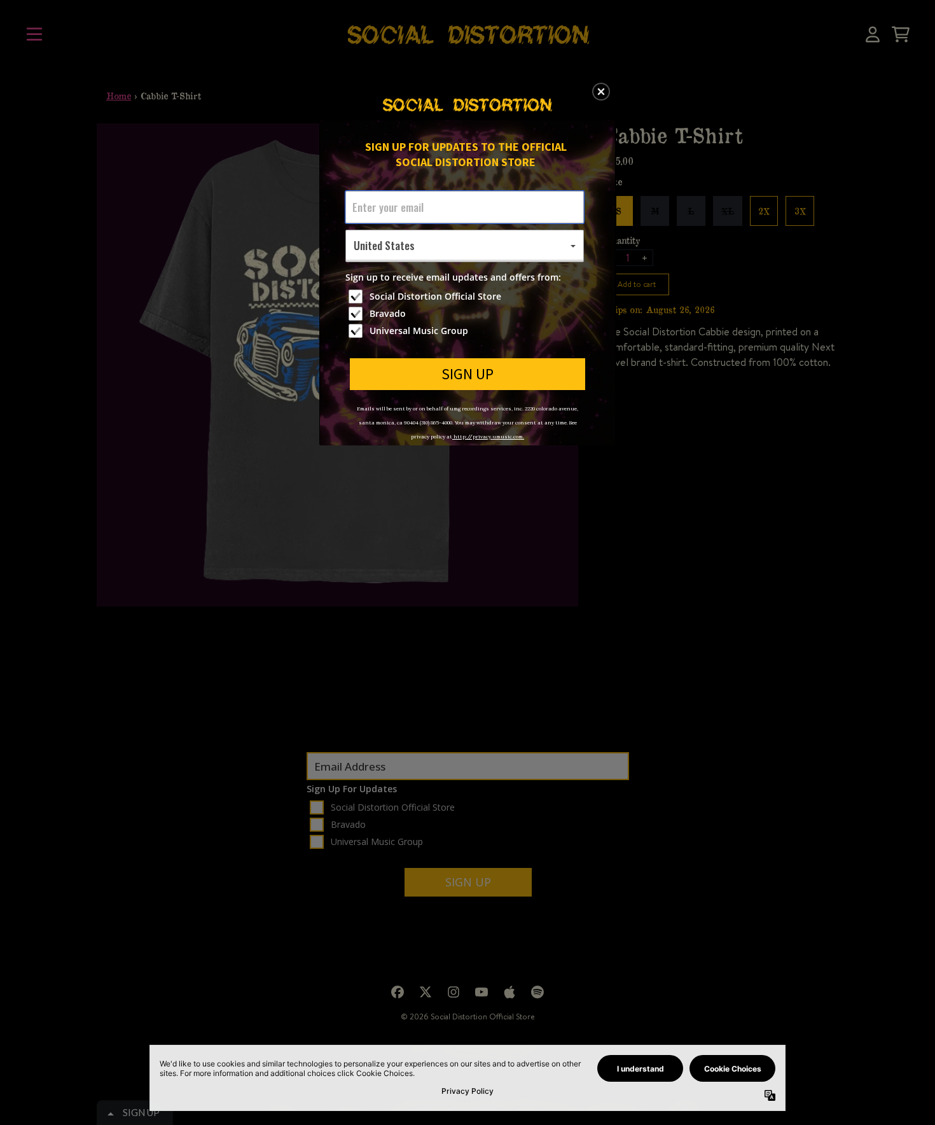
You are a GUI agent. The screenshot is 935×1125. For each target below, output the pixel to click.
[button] (601, 91)
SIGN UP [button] (467, 374)
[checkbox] (466, 297)
